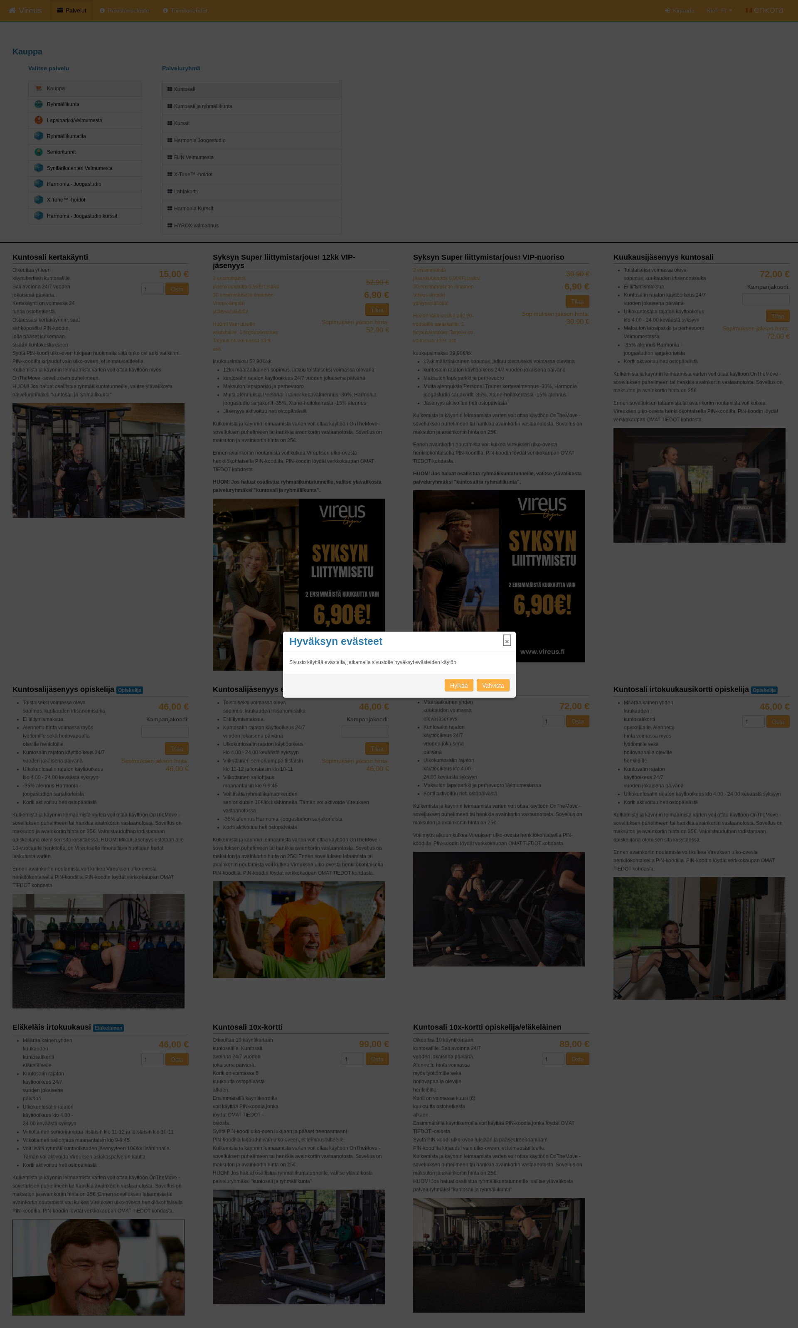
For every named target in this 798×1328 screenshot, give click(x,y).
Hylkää (459, 685)
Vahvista (493, 685)
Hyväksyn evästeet (335, 641)
